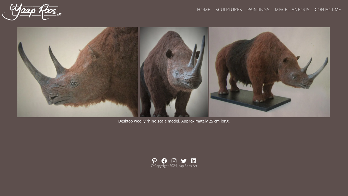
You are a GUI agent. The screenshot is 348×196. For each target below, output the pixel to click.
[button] (77, 72)
